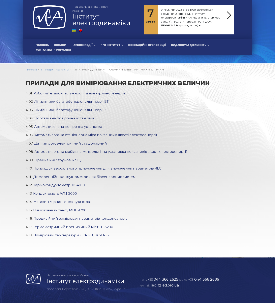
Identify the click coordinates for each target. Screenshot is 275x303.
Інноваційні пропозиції (147, 45)
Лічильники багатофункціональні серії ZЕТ (72, 110)
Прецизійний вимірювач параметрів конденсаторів (80, 218)
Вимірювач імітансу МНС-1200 (59, 210)
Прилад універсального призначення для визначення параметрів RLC (97, 168)
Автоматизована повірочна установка (68, 127)
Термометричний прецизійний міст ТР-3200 (73, 227)
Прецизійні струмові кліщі (58, 160)
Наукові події (82, 45)
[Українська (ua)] (74, 30)
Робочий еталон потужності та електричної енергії (79, 93)
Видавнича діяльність (188, 45)
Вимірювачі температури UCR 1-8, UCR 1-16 (71, 235)
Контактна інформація (53, 50)
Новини (60, 45)
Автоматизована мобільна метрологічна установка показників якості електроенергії (110, 152)
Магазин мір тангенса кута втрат (62, 202)
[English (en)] (80, 30)
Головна (42, 45)
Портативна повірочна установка (64, 118)
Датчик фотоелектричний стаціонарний (70, 143)
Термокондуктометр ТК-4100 (59, 185)
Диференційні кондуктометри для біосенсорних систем (84, 177)
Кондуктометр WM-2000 (55, 193)
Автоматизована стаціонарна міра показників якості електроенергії (95, 135)
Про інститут (110, 45)
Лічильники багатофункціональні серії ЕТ (71, 101)
